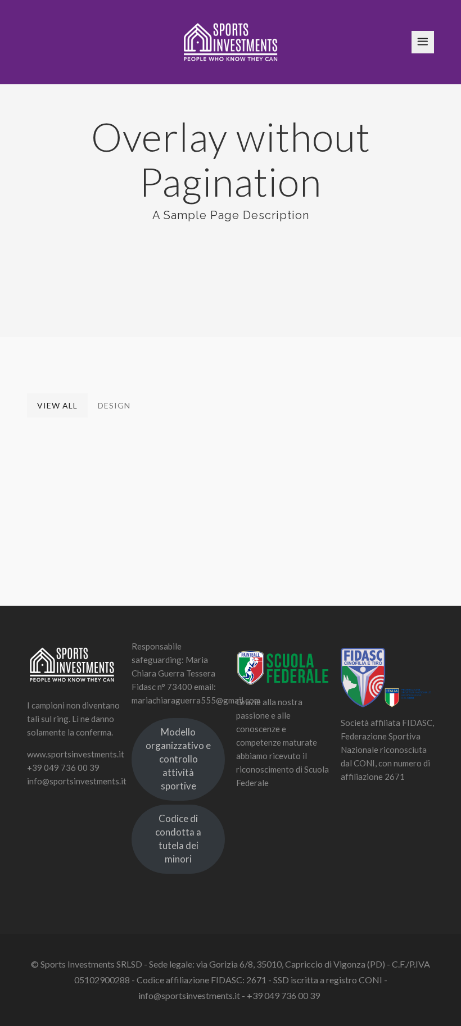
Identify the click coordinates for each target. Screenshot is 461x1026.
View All (57, 405)
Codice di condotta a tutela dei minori (178, 838)
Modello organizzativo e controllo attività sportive (178, 759)
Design (114, 405)
